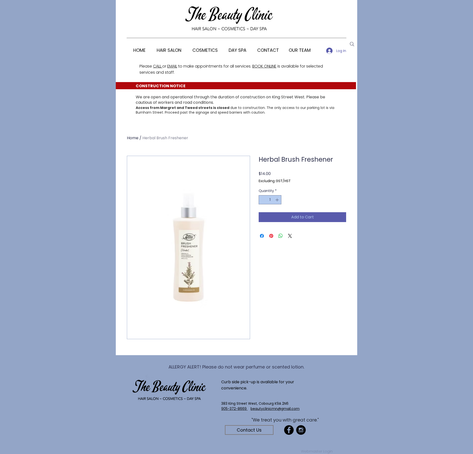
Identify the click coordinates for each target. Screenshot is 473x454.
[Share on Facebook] (262, 236)
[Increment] (277, 199)
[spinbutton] (270, 199)
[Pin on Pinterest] (271, 236)
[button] (205, 50)
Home (132, 138)
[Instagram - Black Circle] (301, 430)
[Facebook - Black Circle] (289, 430)
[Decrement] (262, 199)
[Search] (352, 44)
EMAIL (172, 66)
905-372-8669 (234, 408)
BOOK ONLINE (264, 66)
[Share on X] (290, 236)
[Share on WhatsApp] (281, 236)
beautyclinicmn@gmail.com (275, 408)
